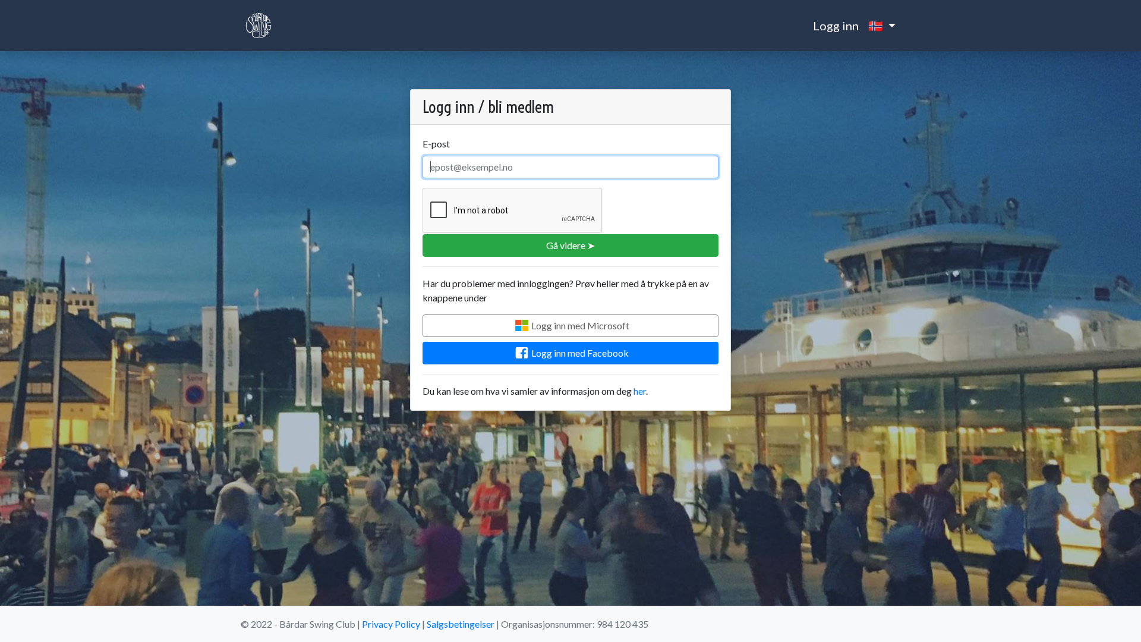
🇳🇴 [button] (876, 25)
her (639, 390)
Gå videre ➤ (570, 245)
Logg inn (836, 25)
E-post (436, 143)
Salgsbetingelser (460, 624)
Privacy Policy (391, 624)
